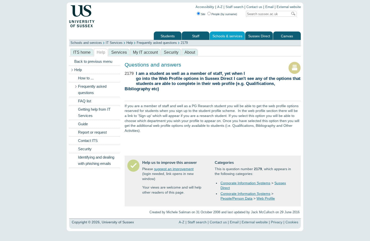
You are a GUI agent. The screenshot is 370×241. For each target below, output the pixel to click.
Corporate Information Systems (245, 183)
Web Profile (265, 198)
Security (171, 52)
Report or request (92, 132)
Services (119, 52)
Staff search (234, 7)
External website (289, 7)
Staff (195, 36)
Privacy (276, 222)
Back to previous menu (93, 61)
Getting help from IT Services (94, 112)
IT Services (114, 43)
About (189, 52)
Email (269, 7)
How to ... (86, 78)
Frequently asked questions (157, 43)
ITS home (82, 52)
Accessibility (205, 7)
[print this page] (294, 73)
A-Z (220, 7)
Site (203, 14)
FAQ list (84, 101)
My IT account (145, 52)
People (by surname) (224, 14)
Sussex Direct (259, 36)
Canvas (287, 36)
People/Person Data (236, 198)
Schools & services (227, 36)
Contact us (254, 7)
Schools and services (86, 43)
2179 (184, 43)
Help (129, 43)
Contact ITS (88, 141)
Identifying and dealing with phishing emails (96, 160)
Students (168, 36)
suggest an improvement (174, 169)
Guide (83, 124)
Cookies (291, 222)
